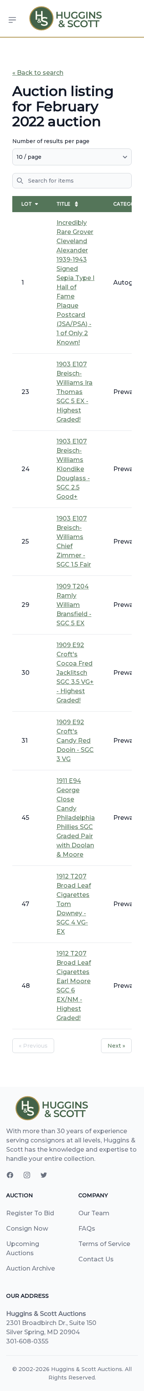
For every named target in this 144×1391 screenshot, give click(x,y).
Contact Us (96, 1259)
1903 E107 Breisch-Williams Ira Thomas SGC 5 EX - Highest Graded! (74, 392)
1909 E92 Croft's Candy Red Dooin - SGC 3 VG (75, 741)
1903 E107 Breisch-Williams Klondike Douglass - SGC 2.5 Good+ (73, 469)
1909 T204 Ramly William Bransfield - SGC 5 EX (73, 605)
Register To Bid (30, 1213)
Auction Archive (30, 1268)
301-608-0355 (27, 1341)
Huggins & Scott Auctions (86, 1369)
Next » (116, 1045)
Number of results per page (50, 141)
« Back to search (37, 72)
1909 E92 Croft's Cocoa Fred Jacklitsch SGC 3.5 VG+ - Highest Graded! (75, 672)
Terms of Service (104, 1244)
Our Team (93, 1213)
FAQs (86, 1228)
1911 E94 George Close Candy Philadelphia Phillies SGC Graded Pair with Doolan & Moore (75, 817)
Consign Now (27, 1228)
